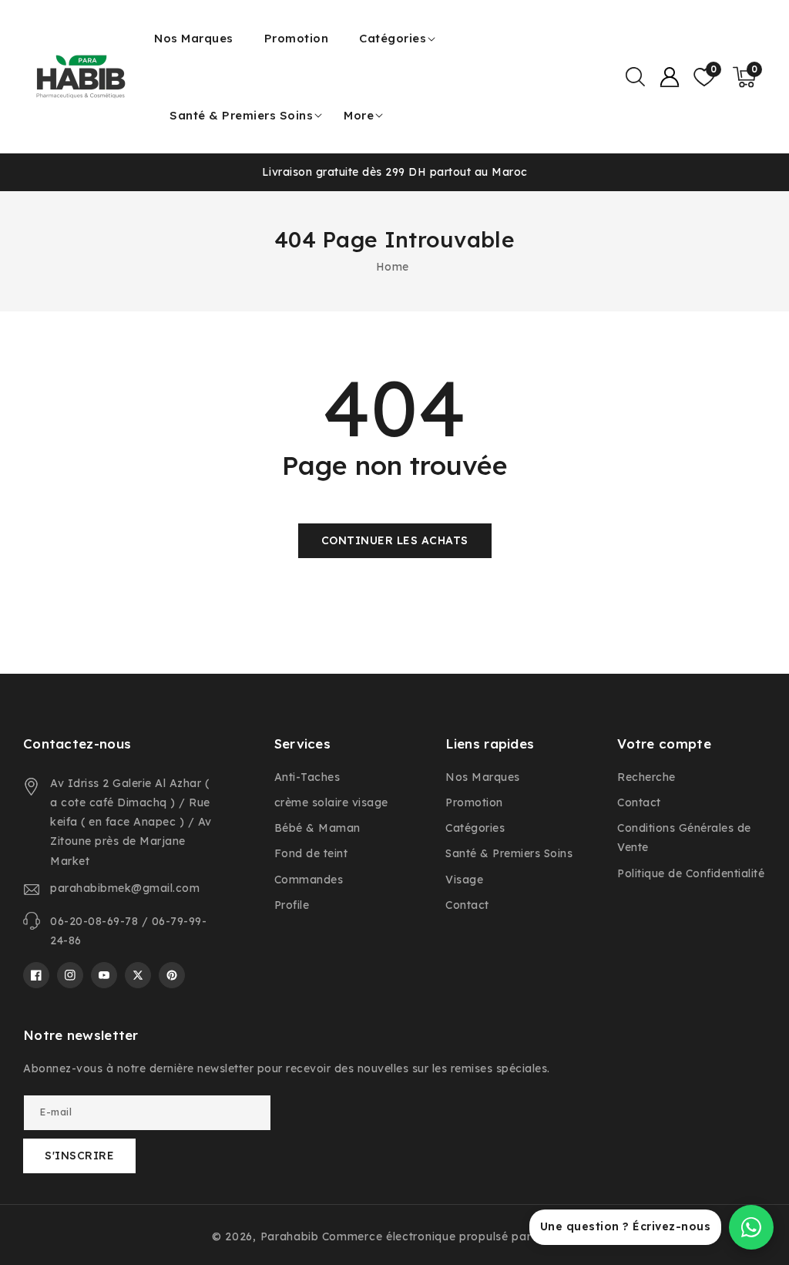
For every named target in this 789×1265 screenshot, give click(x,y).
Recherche (646, 777)
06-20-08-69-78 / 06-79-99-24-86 (128, 930)
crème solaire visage (331, 802)
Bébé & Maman (317, 828)
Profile (292, 905)
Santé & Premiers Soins (241, 115)
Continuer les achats (394, 540)
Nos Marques (482, 777)
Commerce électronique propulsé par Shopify (449, 1236)
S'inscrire (79, 1155)
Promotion (474, 802)
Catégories (392, 38)
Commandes (309, 880)
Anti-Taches (307, 777)
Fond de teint (311, 853)
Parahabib (289, 1236)
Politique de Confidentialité (690, 873)
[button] (635, 77)
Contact (467, 905)
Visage (464, 880)
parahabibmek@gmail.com (125, 888)
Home (392, 267)
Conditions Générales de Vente (684, 837)
